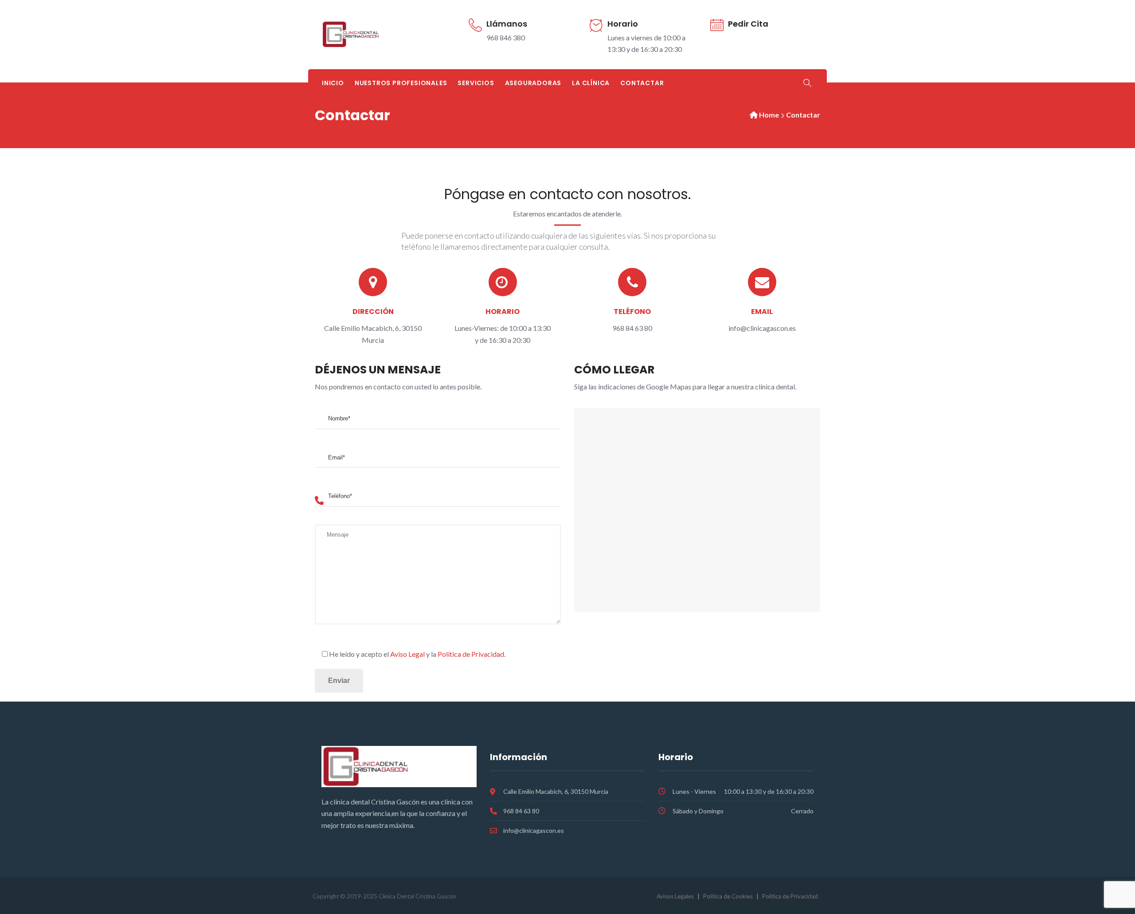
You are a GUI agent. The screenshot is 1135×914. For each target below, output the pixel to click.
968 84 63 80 (521, 811)
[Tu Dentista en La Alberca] (372, 34)
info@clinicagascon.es (533, 830)
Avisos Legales (675, 896)
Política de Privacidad (471, 654)
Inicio (333, 82)
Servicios (476, 82)
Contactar (642, 82)
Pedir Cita (748, 23)
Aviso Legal (407, 654)
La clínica (591, 82)
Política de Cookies (728, 896)
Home (769, 114)
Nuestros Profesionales (401, 82)
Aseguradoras (533, 82)
